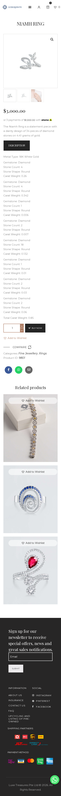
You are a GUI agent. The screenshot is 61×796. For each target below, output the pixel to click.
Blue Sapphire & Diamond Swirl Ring (30, 493)
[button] (15, 338)
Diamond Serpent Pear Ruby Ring (30, 564)
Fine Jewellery (28, 353)
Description (16, 145)
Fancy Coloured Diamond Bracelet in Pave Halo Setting (30, 422)
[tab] (17, 145)
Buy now (37, 328)
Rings (43, 353)
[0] (48, 6)
